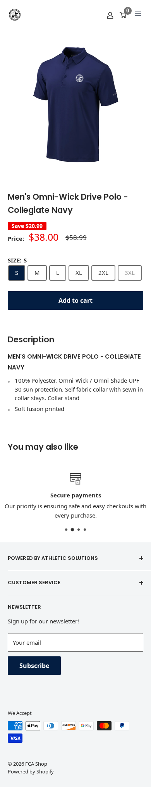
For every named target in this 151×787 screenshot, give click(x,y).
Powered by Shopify (31, 771)
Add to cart (75, 300)
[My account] (110, 15)
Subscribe (34, 665)
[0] (123, 15)
